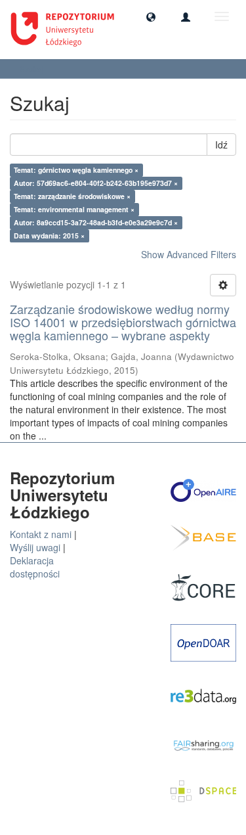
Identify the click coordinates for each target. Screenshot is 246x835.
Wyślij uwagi (35, 547)
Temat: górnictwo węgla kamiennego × (76, 170)
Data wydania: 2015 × (49, 235)
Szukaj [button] (33, 68)
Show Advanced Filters (188, 254)
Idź (221, 144)
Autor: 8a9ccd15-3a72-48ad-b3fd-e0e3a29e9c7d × (96, 222)
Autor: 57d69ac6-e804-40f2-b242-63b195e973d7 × (96, 183)
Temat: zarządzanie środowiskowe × (72, 196)
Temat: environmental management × (74, 209)
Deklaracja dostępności (35, 567)
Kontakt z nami (41, 534)
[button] (151, 16)
